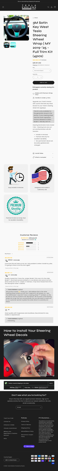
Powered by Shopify (20, 466)
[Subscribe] (40, 407)
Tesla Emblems (11, 466)
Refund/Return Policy (27, 431)
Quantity (35, 74)
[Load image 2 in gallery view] (13, 45)
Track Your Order (9, 418)
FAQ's (5, 438)
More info (51, 383)
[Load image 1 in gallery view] (7, 45)
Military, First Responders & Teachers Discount (10, 433)
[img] (8, 258)
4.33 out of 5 (33, 238)
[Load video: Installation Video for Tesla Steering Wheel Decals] (29, 358)
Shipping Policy (25, 428)
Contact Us (7, 421)
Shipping (35, 65)
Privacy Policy (25, 421)
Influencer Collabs (9, 425)
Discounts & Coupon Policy (27, 435)
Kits (34, 67)
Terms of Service (26, 424)
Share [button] (36, 17)
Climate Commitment (10, 428)
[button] (3, 7)
